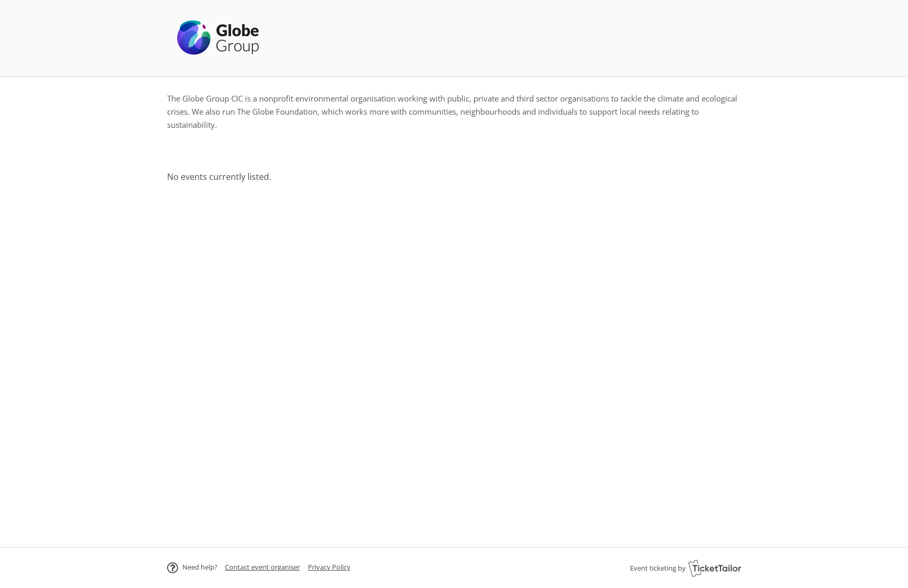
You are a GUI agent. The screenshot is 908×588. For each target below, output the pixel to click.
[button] (262, 567)
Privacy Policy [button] (329, 567)
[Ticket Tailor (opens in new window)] (714, 568)
